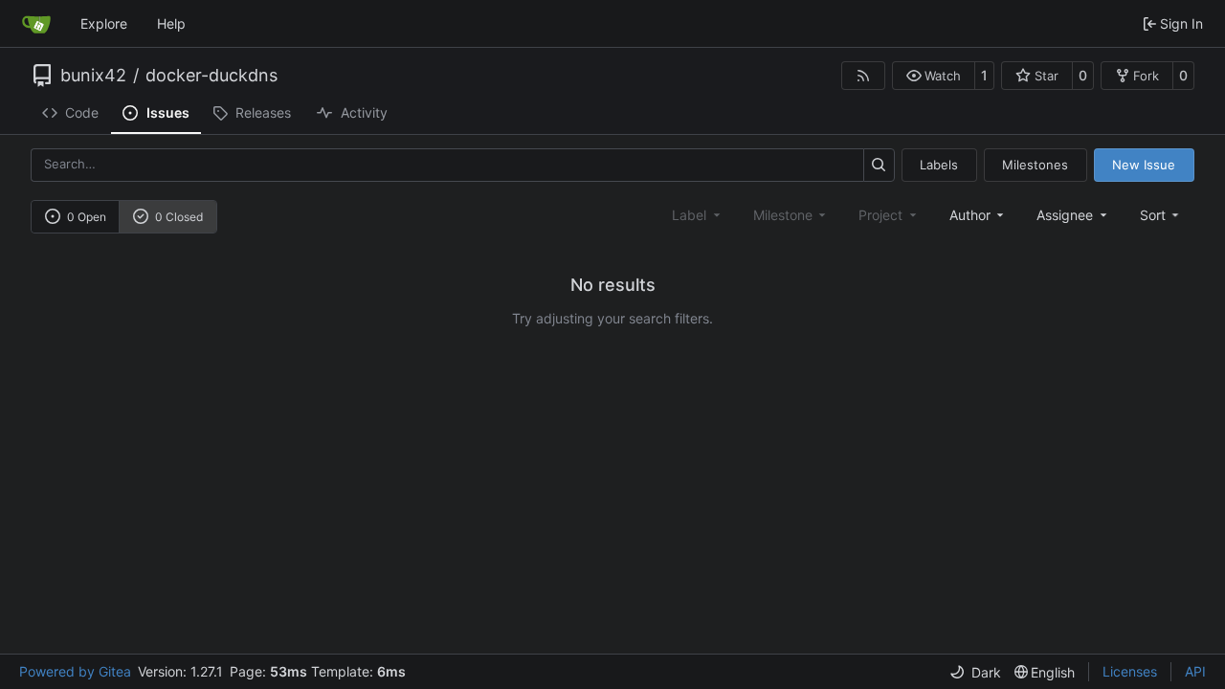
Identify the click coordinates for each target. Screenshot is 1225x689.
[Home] (36, 24)
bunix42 (93, 75)
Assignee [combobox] (1064, 215)
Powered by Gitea (75, 671)
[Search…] (879, 165)
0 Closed (179, 217)
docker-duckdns (211, 75)
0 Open (86, 217)
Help (171, 23)
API (1195, 671)
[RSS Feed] (863, 75)
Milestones (1035, 164)
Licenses (1129, 671)
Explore (103, 23)
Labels (939, 164)
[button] (933, 75)
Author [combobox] (970, 215)
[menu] (1161, 214)
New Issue (1143, 164)
